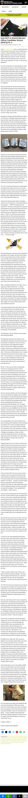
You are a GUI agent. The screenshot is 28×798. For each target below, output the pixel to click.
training (24, 740)
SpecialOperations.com (11, 2)
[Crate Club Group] (14, 789)
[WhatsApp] (8, 796)
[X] (19, 796)
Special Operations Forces (13, 740)
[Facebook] (14, 796)
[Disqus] (14, 764)
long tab (14, 738)
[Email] (25, 796)
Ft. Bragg (3, 738)
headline (8, 738)
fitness (25, 736)
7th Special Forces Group (15, 736)
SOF (2, 739)
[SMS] (3, 796)
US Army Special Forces (7, 742)
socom (25, 738)
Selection (20, 738)
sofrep (5, 739)
